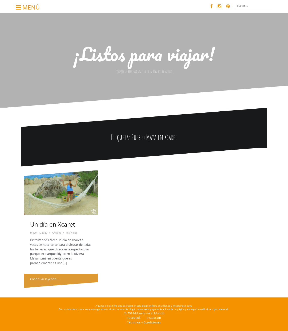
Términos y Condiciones (144, 322)
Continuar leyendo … (44, 279)
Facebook (133, 318)
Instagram (154, 318)
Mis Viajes (71, 232)
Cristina (56, 232)
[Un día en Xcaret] (61, 194)
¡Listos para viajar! (144, 54)
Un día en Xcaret (52, 224)
